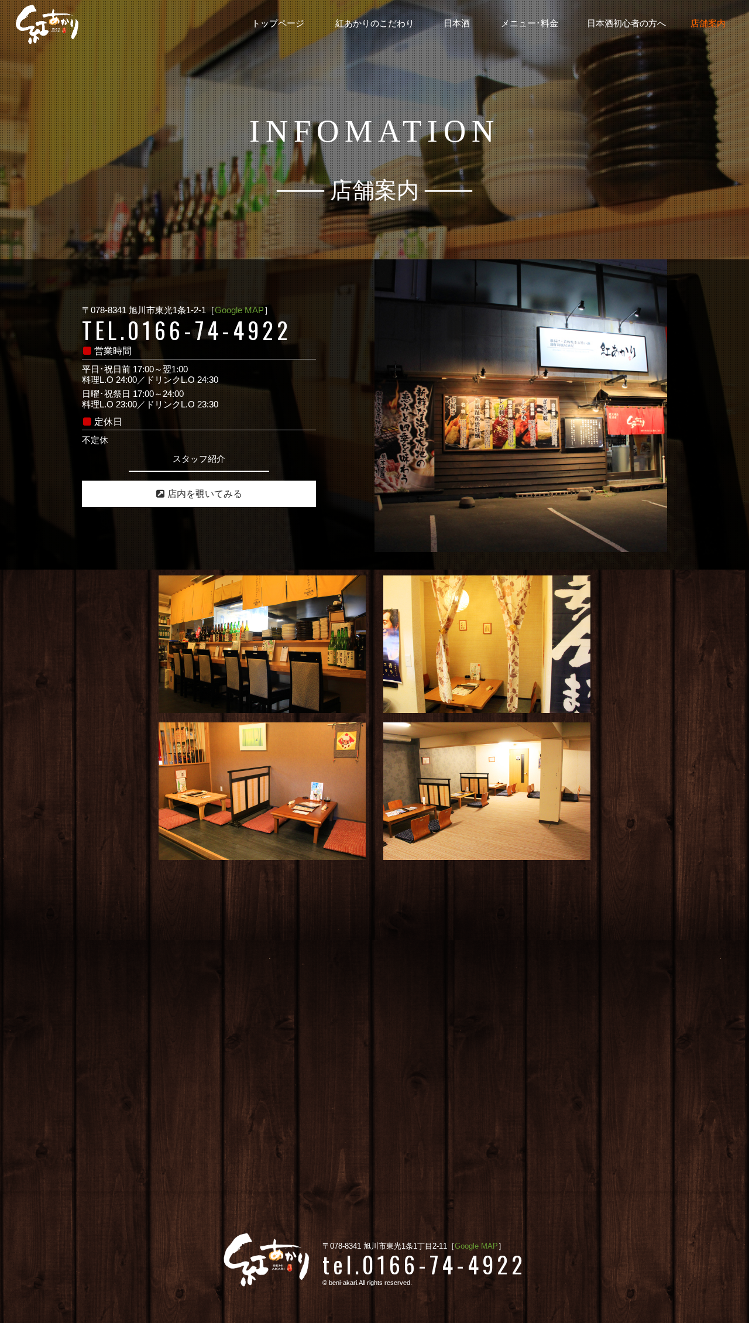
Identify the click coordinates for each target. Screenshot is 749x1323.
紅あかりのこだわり (374, 23)
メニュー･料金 (529, 23)
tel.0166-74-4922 (424, 1264)
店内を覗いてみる (204, 494)
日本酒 (457, 23)
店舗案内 (708, 23)
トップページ (278, 23)
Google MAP (239, 310)
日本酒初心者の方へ (626, 23)
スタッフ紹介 (199, 459)
